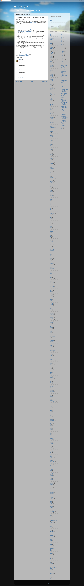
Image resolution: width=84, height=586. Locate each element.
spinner (51, 471)
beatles (22, 55)
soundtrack (51, 469)
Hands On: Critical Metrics (64, 63)
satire (51, 429)
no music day (52, 340)
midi (50, 281)
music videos (52, 314)
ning (50, 337)
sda (50, 433)
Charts (51, 108)
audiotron (51, 66)
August (63, 51)
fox (50, 176)
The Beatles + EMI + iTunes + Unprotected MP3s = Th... (64, 91)
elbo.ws (51, 149)
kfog (50, 235)
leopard (51, 246)
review (51, 410)
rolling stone (52, 421)
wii (50, 549)
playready (51, 377)
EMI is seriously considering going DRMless (26, 29)
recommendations (53, 401)
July (62, 52)
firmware (51, 171)
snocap (51, 460)
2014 (62, 34)
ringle (50, 416)
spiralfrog (51, 473)
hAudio (51, 199)
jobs (50, 232)
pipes (50, 367)
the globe (51, 493)
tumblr (51, 502)
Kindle (51, 236)
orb (50, 353)
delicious (51, 131)
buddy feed (51, 98)
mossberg (51, 295)
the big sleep (52, 492)
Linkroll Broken (63, 88)
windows (51, 554)
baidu (50, 69)
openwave (51, 351)
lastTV (51, 240)
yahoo (51, 572)
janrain (51, 228)
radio (50, 395)
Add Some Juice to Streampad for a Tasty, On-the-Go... (64, 85)
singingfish (51, 451)
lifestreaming (52, 250)
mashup (51, 267)
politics (51, 383)
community (51, 118)
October (63, 48)
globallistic (21, 6)
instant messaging (53, 210)
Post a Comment (20, 77)
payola (51, 363)
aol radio (51, 57)
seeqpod (51, 439)
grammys (51, 191)
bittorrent (51, 83)
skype (51, 455)
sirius (50, 452)
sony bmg (51, 466)
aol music (51, 56)
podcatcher (51, 382)
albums (51, 44)
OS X (51, 354)
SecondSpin (52, 438)
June (62, 54)
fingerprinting (52, 168)
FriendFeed (51, 181)
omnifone (51, 346)
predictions (51, 386)
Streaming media (52, 480)
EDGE (51, 148)
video (50, 527)
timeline (51, 496)
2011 (62, 38)
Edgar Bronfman (33, 22)
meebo (51, 271)
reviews (51, 411)
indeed (51, 208)
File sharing (52, 164)
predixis (51, 387)
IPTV (50, 219)
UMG (50, 516)
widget (51, 544)
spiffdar (51, 470)
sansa (51, 428)
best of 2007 (52, 75)
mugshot (51, 309)
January (63, 125)
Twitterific (51, 512)
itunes (28, 55)
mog (50, 292)
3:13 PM (20, 69)
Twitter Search (52, 511)
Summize (51, 484)
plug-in (51, 381)
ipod (50, 217)
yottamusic (51, 574)
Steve (20, 59)
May (62, 55)
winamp (51, 553)
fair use (51, 159)
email (50, 150)
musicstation (52, 319)
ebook (51, 146)
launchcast (51, 241)
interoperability (52, 213)
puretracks (51, 390)
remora (51, 407)
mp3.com (51, 304)
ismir (50, 222)
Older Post (44, 81)
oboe (50, 344)
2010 (62, 40)
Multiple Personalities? (64, 98)
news (50, 335)
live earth (51, 258)
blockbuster (52, 88)
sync (50, 488)
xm (50, 566)
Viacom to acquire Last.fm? (64, 66)
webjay (51, 540)
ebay (50, 145)
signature (51, 448)
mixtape (51, 287)
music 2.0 (51, 312)
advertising (51, 39)
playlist (51, 376)
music (51, 310)
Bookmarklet (52, 92)
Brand (51, 93)
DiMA (51, 135)
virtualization (52, 531)
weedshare (51, 541)
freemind (51, 180)
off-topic (51, 345)
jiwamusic (51, 231)
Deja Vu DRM (63, 79)
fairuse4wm (51, 162)
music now (51, 313)
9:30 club (51, 38)
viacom (51, 526)
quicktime (51, 394)
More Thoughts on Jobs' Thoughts (64, 107)
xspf (50, 570)
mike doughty (52, 282)
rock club (51, 419)
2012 (62, 37)
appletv (51, 60)
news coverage (52, 336)
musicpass (51, 318)
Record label (52, 405)
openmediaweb (52, 350)
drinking (51, 141)
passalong (51, 359)
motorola (51, 296)
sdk (50, 434)
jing (50, 230)
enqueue (51, 154)
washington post (52, 535)
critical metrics (52, 127)
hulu (50, 200)
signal (51, 447)
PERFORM (51, 364)
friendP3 (51, 182)
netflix (51, 332)
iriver (50, 221)
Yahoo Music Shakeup (63, 77)
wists (50, 558)
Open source (52, 349)
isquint (51, 223)
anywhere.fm (52, 53)
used (50, 525)
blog (50, 89)
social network (52, 461)
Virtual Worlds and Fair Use (64, 94)
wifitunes (51, 548)
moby (51, 291)
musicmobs (52, 317)
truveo (51, 501)
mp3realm (51, 305)
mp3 (50, 301)
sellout (51, 442)
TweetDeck (51, 507)
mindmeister (52, 286)
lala (50, 237)
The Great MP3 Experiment (63, 121)
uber (50, 515)
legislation (51, 244)
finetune (51, 167)
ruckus (51, 425)
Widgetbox (51, 545)
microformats (52, 278)
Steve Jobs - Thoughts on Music (63, 110)
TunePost (51, 503)
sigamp (51, 446)
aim (50, 42)
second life (51, 437)
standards (51, 475)
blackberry (51, 84)
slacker (51, 456)
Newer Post (19, 81)
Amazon (51, 48)
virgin (50, 530)
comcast (51, 113)
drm (24, 55)
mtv (50, 308)
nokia (50, 342)
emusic (51, 153)
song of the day (52, 462)
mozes (51, 300)
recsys (51, 406)
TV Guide (51, 506)
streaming (51, 479)
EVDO (51, 157)
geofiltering (51, 186)
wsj (50, 562)
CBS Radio (51, 104)
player (51, 373)
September (63, 49)
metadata (51, 276)
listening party (52, 255)
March (63, 58)
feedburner (51, 163)
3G (50, 35)
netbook (51, 331)
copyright (51, 122)
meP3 (51, 272)
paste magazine (52, 360)
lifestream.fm (52, 249)
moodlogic (51, 294)
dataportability (52, 130)
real (50, 399)
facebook (51, 158)
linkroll (51, 253)
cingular (51, 109)
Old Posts (63, 82)
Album (51, 43)
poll (50, 385)
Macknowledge (63, 71)
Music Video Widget (63, 123)
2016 (62, 33)
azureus (51, 67)
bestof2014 (51, 80)
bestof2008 (51, 76)
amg (50, 51)
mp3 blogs (51, 303)
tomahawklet (52, 498)
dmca (51, 140)
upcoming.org (52, 522)
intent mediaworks (53, 212)
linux (50, 254)
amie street (51, 52)
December (63, 45)
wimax (51, 552)
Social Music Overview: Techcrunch (63, 114)
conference (51, 121)
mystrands (51, 327)
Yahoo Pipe (51, 573)
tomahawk (51, 497)
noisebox (51, 341)
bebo (50, 71)
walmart (51, 534)
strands (51, 478)
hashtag (51, 196)
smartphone (52, 457)
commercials (52, 117)
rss (50, 424)
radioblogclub (52, 396)
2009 (62, 41)
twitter (51, 510)
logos (50, 259)
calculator (51, 100)
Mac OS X (51, 262)
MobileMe (51, 290)
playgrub (51, 374)
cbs (50, 103)
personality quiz (52, 365)
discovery (51, 137)
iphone (51, 214)
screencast (51, 430)
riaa (50, 414)
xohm (51, 569)
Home (32, 81)
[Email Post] (30, 54)
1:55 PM (20, 62)
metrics (51, 277)
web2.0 (51, 539)
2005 (62, 128)
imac (50, 205)
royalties (51, 423)
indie (50, 209)
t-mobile (51, 489)
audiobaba (51, 65)
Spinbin (51, 21)
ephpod (51, 155)
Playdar (51, 372)
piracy (51, 368)
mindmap (51, 285)
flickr (50, 173)
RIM (50, 415)
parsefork (51, 358)
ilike (50, 204)
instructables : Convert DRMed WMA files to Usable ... (64, 118)
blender (51, 85)
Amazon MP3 (52, 49)
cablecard (51, 99)
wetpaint (51, 543)
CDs (50, 105)
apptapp (51, 61)
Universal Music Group (53, 520)
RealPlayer (51, 400)
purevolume (52, 391)
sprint (51, 474)
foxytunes (51, 177)
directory (51, 136)
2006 (62, 127)
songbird (51, 464)
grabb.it (51, 190)
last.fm (51, 239)
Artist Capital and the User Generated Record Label (64, 104)
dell (50, 132)
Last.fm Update (63, 67)
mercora (51, 273)
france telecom (52, 178)
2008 (50, 34)
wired (50, 557)
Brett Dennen (63, 95)
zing (50, 577)
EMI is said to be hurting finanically (24, 31)
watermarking (52, 536)
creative (51, 126)
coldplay (51, 112)
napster (51, 328)
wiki (50, 550)
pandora (51, 355)
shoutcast (51, 443)
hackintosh (51, 194)
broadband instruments (53, 94)
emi (26, 55)
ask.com (51, 62)
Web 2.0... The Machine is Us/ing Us (63, 100)
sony (50, 465)
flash (50, 172)
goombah (51, 189)
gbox (50, 185)
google (51, 187)
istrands (51, 226)
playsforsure (52, 378)
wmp (50, 561)
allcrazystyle (52, 47)
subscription (52, 483)
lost (50, 260)
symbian (51, 487)
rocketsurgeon (52, 420)
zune (50, 578)
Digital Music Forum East (63, 61)
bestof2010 (51, 79)
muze (51, 323)
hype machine (52, 203)
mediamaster (52, 268)
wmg (50, 559)
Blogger (48, 583)
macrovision (52, 264)
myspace (51, 326)
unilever (51, 519)
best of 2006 (52, 74)
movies (51, 299)
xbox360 (51, 563)
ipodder (51, 218)
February (63, 59)
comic (51, 114)
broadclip (51, 96)
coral (50, 123)
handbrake (51, 195)
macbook (51, 263)
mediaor (51, 269)
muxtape (51, 322)
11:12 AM (20, 75)
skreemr (51, 453)
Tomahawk (51, 19)
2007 (50, 33)
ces (50, 107)
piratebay (51, 369)
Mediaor (51, 20)
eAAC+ (51, 144)
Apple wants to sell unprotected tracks (25, 27)
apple (20, 55)
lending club (52, 245)
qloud (50, 392)
